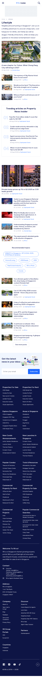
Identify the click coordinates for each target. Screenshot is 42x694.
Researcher (24, 604)
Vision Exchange (7, 518)
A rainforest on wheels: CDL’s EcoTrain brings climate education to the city (26, 326)
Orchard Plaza (27, 538)
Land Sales (24, 610)
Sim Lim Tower (7, 527)
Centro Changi (7, 533)
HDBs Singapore (7, 414)
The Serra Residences (29, 453)
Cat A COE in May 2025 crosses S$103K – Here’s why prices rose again (25, 293)
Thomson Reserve (8, 447)
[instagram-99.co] (9, 664)
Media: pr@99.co (11, 574)
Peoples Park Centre (28, 529)
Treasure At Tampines (9, 465)
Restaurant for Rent (8, 503)
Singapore (5, 647)
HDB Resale (24, 260)
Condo (21, 271)
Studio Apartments (8, 404)
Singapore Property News (10, 426)
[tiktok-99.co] (20, 664)
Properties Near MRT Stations (29, 618)
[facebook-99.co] (4, 664)
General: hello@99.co (12, 570)
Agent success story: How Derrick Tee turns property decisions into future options (24, 138)
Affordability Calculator (29, 465)
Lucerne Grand (7, 444)
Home (3, 19)
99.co (25, 80)
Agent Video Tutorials (27, 624)
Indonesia (5, 650)
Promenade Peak (7, 477)
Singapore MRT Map (8, 417)
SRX (4, 635)
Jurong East (26, 417)
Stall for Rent (6, 494)
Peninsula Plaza (7, 521)
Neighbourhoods (25, 616)
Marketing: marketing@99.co (14, 572)
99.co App (24, 621)
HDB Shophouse (27, 494)
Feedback (5, 615)
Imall (4, 515)
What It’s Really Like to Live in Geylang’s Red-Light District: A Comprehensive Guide (25, 215)
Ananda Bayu (16, 70)
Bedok (24, 426)
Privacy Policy (6, 622)
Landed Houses (7, 399)
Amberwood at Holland (9, 453)
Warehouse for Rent (8, 500)
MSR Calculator (27, 477)
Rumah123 (6, 638)
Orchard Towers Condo (9, 468)
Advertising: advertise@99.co (14, 576)
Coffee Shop (26, 503)
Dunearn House (7, 450)
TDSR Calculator (27, 474)
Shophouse (6, 497)
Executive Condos (8, 401)
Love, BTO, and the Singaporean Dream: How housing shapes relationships (25, 314)
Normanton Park (7, 471)
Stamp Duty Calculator (29, 471)
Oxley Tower (26, 532)
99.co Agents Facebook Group (14, 578)
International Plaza (28, 535)
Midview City (6, 524)
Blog (4, 612)
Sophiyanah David (30, 89)
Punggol (25, 420)
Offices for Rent (7, 491)
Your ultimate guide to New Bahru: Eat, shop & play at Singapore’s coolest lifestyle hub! (26, 281)
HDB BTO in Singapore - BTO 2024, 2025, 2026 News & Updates (19, 254)
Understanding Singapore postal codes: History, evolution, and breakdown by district (25, 227)
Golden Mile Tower (8, 530)
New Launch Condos (8, 396)
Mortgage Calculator (28, 468)
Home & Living (10, 260)
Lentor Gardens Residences (10, 441)
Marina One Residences (9, 474)
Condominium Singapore (10, 420)
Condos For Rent (27, 393)
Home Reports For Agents (28, 607)
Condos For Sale (7, 393)
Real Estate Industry (14, 266)
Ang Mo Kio (26, 423)
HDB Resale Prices (8, 428)
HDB (35, 260)
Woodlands (26, 414)
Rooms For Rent (27, 401)
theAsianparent (25, 633)
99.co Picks (30, 266)
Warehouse (26, 500)
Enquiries (8, 568)
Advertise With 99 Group (28, 613)
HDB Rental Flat (27, 390)
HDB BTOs (6, 423)
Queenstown (26, 428)
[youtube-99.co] (14, 664)
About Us (5, 604)
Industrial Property (28, 491)
